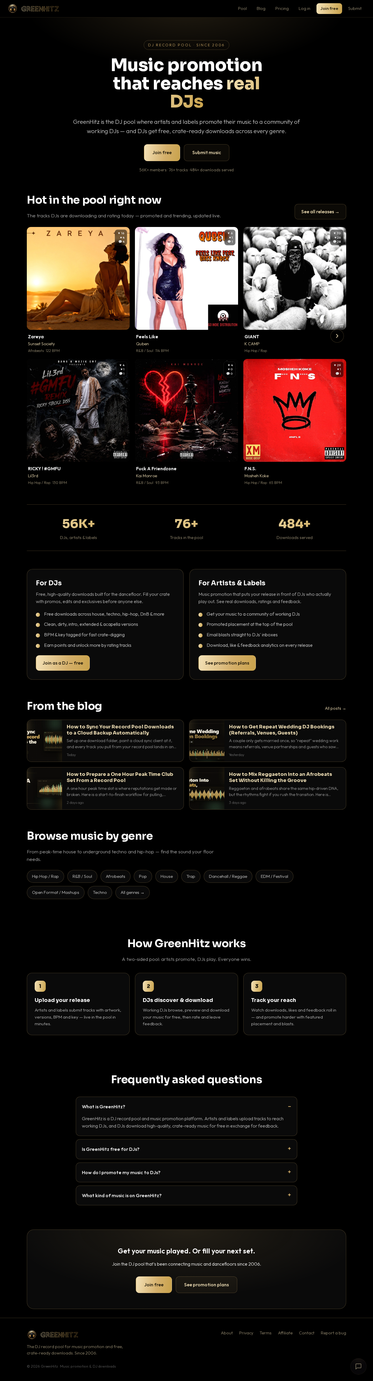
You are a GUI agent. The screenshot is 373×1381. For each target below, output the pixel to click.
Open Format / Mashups (55, 892)
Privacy (246, 1333)
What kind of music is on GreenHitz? (122, 1195)
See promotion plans (227, 663)
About (227, 1333)
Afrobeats (115, 876)
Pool (242, 8)
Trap (190, 876)
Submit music (206, 152)
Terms (266, 1333)
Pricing (282, 8)
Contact (306, 1333)
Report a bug (333, 1333)
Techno (100, 892)
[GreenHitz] (33, 8)
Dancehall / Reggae (228, 876)
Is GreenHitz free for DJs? (111, 1149)
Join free (329, 8)
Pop (143, 876)
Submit (355, 8)
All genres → (133, 892)
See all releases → (320, 211)
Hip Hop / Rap (45, 876)
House (167, 876)
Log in (304, 8)
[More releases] (337, 336)
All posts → (335, 708)
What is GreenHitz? (103, 1106)
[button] (121, 321)
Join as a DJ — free (63, 663)
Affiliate (285, 1333)
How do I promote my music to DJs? (121, 1172)
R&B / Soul (82, 876)
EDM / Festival (274, 876)
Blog (261, 8)
